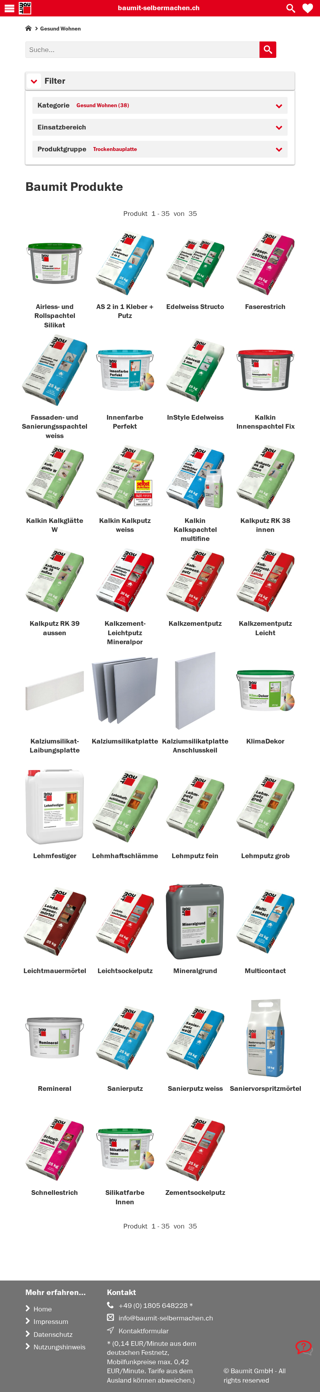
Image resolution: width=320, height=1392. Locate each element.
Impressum (51, 1321)
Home (43, 1309)
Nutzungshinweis (59, 1347)
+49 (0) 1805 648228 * (156, 1305)
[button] (307, 8)
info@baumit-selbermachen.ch (166, 1318)
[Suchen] (268, 49)
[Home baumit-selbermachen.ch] (25, 8)
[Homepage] (28, 29)
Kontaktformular (144, 1331)
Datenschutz (53, 1334)
